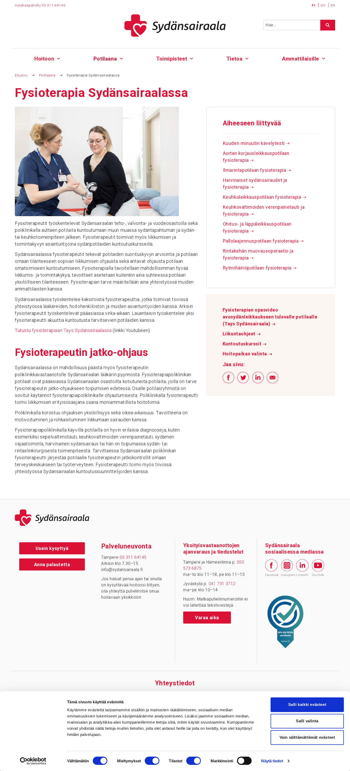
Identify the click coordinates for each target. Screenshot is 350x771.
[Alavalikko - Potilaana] (121, 58)
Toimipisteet (171, 59)
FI (314, 5)
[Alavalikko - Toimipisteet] (191, 58)
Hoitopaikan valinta (247, 354)
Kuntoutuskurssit (245, 344)
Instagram (287, 575)
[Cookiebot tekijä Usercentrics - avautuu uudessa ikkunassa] (33, 761)
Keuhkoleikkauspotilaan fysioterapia (264, 197)
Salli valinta (307, 721)
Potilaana (105, 59)
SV (323, 5)
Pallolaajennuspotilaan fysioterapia (263, 241)
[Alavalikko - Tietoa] (246, 58)
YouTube (318, 575)
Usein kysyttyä (52, 548)
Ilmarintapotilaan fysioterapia (257, 170)
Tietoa (235, 59)
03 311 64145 (53, 5)
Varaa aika (207, 617)
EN (333, 5)
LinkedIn (302, 575)
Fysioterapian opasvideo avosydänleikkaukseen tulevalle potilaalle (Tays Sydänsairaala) (270, 317)
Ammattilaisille (300, 59)
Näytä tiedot (272, 761)
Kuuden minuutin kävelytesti (256, 143)
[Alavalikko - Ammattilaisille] (323, 58)
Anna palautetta (52, 564)
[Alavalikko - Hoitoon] (58, 58)
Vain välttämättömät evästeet (307, 737)
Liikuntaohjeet (242, 334)
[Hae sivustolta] (327, 25)
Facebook (271, 575)
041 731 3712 (222, 583)
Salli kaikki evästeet (307, 704)
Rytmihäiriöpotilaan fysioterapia (260, 268)
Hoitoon (44, 59)
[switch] (152, 761)
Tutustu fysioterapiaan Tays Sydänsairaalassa (63, 330)
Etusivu (21, 75)
